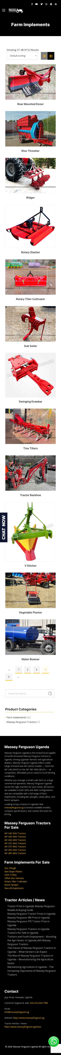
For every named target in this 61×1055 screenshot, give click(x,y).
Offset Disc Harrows (14, 878)
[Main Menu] (3, 10)
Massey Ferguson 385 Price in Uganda (28, 917)
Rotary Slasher (30, 252)
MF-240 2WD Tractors (15, 833)
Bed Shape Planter (13, 871)
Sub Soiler (30, 346)
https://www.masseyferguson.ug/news (22, 1026)
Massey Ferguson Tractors (22, 722)
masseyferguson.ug (13, 807)
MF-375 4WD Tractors (15, 846)
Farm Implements (16, 717)
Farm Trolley (10, 874)
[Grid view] (44, 56)
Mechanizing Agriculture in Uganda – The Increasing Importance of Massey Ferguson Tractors (31, 970)
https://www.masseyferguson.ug (28, 1017)
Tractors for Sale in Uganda (22, 932)
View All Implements (14, 888)
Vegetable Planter (30, 612)
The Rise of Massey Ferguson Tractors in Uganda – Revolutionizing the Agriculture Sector (30, 959)
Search (50, 693)
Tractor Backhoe (30, 495)
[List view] (51, 56)
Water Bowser (30, 659)
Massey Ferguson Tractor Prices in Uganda (31, 913)
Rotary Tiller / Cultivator (15, 881)
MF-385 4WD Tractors (15, 853)
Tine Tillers (30, 448)
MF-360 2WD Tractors (15, 840)
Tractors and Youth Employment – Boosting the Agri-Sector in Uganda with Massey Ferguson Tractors (31, 940)
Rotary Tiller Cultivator (30, 299)
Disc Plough (10, 868)
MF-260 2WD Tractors (15, 836)
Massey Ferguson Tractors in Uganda (28, 929)
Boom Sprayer (11, 884)
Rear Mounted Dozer (30, 104)
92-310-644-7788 (39, 1003)
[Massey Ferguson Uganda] (16, 10)
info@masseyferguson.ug (16, 1012)
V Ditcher (31, 565)
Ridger (30, 197)
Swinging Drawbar (30, 401)
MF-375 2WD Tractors (15, 843)
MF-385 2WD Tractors (15, 850)
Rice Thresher (30, 150)
